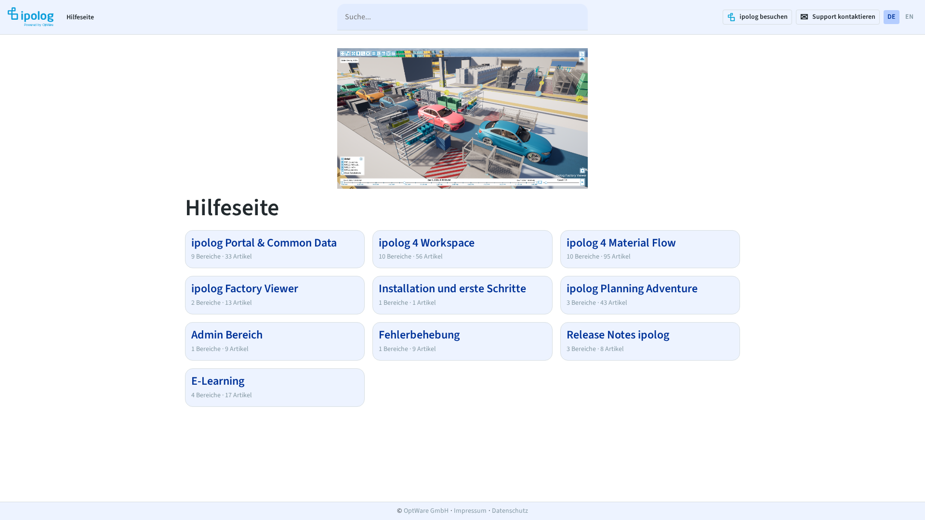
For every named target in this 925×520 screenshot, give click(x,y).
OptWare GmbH (426, 511)
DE (891, 17)
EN (909, 17)
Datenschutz (510, 511)
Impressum (470, 511)
